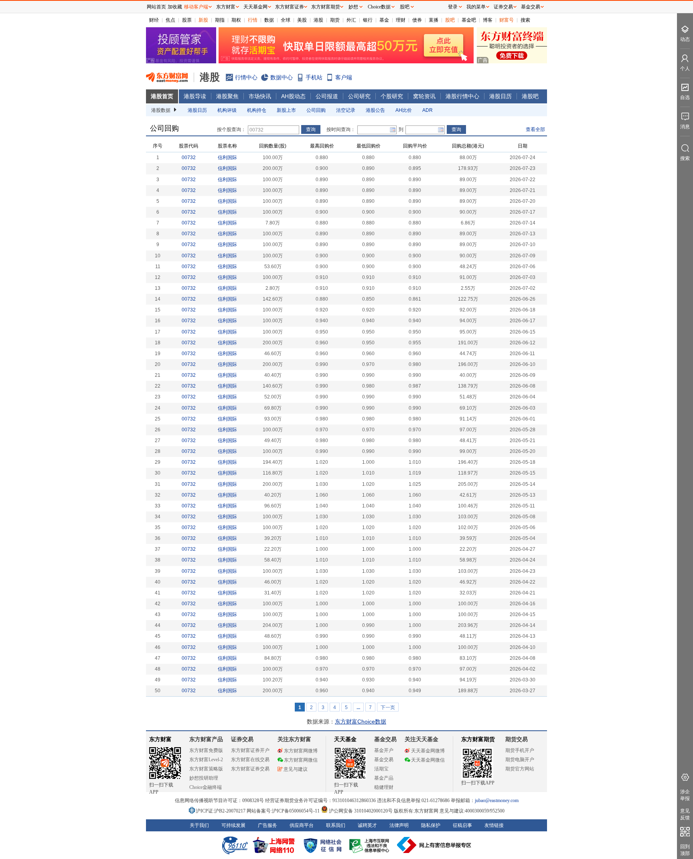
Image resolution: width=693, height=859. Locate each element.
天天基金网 (255, 7)
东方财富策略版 (206, 769)
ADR (427, 110)
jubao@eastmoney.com (497, 800)
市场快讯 (260, 96)
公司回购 (316, 110)
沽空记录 (345, 110)
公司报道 (327, 96)
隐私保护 (430, 825)
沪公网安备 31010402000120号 (361, 811)
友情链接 (494, 825)
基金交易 (383, 759)
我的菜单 (476, 7)
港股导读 (195, 96)
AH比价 (403, 110)
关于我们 (199, 825)
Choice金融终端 (205, 787)
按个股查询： (231, 129)
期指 (220, 20)
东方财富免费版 (206, 750)
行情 (252, 20)
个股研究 (392, 96)
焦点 (170, 20)
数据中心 (281, 77)
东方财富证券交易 (250, 769)
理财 (400, 20)
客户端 (343, 77)
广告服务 (267, 825)
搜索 (525, 20)
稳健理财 (383, 787)
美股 (302, 20)
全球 (285, 20)
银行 (368, 20)
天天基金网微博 (428, 751)
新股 (203, 20)
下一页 (388, 707)
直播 (433, 20)
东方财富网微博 (301, 751)
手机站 (314, 77)
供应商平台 (302, 825)
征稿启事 (462, 825)
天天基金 (345, 739)
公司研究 (359, 96)
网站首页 (156, 7)
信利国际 (227, 157)
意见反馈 (685, 814)
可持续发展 (233, 825)
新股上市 (286, 110)
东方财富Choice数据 (360, 721)
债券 (417, 20)
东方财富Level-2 (206, 759)
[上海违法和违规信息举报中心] (371, 845)
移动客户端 (196, 7)
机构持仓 (256, 110)
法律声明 (399, 825)
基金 (384, 20)
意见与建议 (296, 769)
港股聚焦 (227, 96)
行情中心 (246, 77)
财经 (154, 20)
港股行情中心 (462, 96)
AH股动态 (293, 96)
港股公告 (375, 110)
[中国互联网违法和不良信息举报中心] (434, 845)
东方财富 (160, 739)
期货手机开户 (519, 750)
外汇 (351, 20)
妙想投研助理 (203, 778)
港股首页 (162, 96)
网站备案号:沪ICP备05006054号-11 (284, 811)
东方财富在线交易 (250, 759)
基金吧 (469, 20)
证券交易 (503, 7)
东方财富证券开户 (250, 750)
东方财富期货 (478, 739)
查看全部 (535, 129)
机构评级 (227, 110)
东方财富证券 (289, 7)
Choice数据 (379, 7)
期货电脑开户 (519, 759)
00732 (189, 157)
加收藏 (175, 7)
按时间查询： (340, 129)
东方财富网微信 (301, 760)
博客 (487, 20)
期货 (335, 20)
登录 (453, 7)
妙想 (353, 7)
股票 (187, 20)
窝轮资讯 (424, 96)
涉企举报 (685, 795)
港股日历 (500, 96)
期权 (236, 20)
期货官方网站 (519, 769)
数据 (269, 20)
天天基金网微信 (428, 760)
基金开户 (383, 750)
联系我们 (335, 825)
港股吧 (530, 96)
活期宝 (381, 769)
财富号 (506, 20)
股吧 (450, 20)
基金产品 (383, 778)
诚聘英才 (367, 825)
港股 (318, 20)
